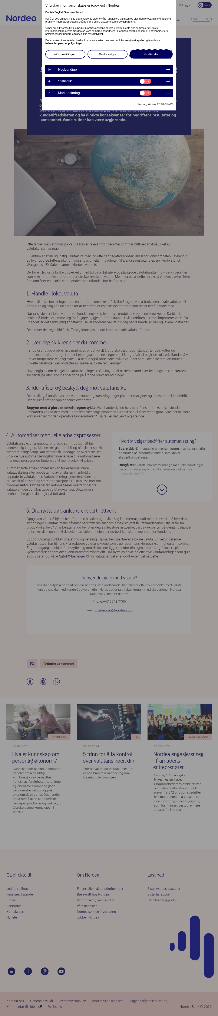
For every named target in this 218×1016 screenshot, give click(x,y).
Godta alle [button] (151, 54)
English (58, 12)
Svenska (69, 12)
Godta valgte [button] (107, 54)
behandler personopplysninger (63, 43)
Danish (49, 12)
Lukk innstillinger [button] (64, 54)
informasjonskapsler (131, 40)
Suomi (79, 12)
